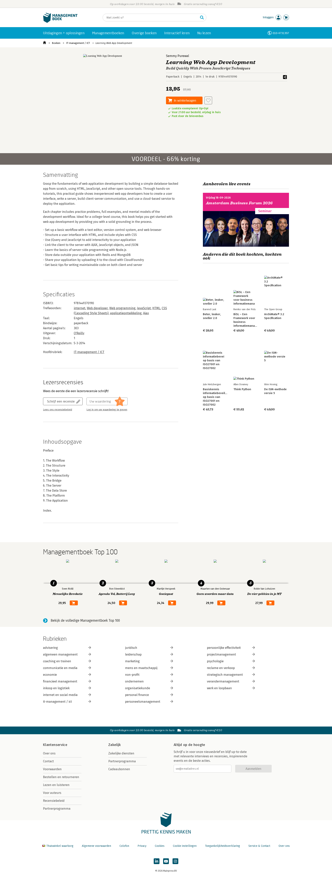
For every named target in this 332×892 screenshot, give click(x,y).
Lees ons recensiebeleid (57, 409)
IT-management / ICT (78, 43)
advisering (50, 648)
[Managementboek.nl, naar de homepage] (60, 21)
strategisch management (225, 675)
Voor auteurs (52, 793)
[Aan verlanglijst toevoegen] (208, 100)
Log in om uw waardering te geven (106, 409)
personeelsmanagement (142, 701)
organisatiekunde (137, 688)
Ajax (146, 313)
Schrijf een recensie (61, 401)
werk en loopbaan (219, 688)
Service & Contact (259, 846)
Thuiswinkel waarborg (60, 846)
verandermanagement (223, 681)
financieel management (60, 681)
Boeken (56, 43)
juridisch (131, 648)
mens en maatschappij (141, 668)
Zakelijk (114, 745)
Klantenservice (55, 745)
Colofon (124, 846)
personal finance (137, 695)
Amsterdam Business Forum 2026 (239, 203)
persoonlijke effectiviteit (224, 648)
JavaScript (144, 308)
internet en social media (60, 695)
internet (79, 308)
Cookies (159, 846)
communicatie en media (60, 668)
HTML (156, 308)
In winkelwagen (185, 100)
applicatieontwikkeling (126, 313)
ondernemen (134, 681)
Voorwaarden (52, 769)
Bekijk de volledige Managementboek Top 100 (85, 620)
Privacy (142, 846)
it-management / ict (57, 701)
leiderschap (133, 654)
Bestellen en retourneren (61, 777)
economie (50, 675)
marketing (132, 661)
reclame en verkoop (221, 668)
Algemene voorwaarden (96, 846)
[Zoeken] (202, 17)
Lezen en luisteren (56, 785)
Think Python (242, 389)
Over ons (49, 753)
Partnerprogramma (57, 808)
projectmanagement (221, 654)
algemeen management (60, 654)
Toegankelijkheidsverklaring (222, 846)
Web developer (97, 308)
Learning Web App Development (113, 43)
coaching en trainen (57, 661)
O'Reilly (79, 333)
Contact (48, 761)
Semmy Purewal (177, 56)
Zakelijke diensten (121, 753)
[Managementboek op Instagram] (175, 861)
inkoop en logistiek (56, 688)
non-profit (132, 675)
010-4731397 (281, 33)
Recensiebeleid (54, 801)
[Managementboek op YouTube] (166, 861)
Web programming (122, 308)
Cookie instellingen (185, 846)
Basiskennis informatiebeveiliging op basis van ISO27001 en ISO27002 (217, 397)
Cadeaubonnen (119, 769)
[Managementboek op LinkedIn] (156, 861)
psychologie (215, 661)
